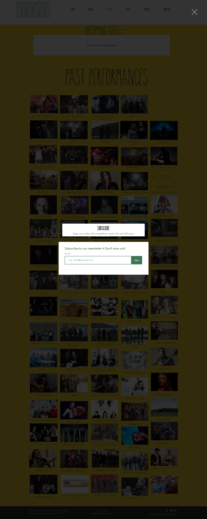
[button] (194, 12)
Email (67, 254)
